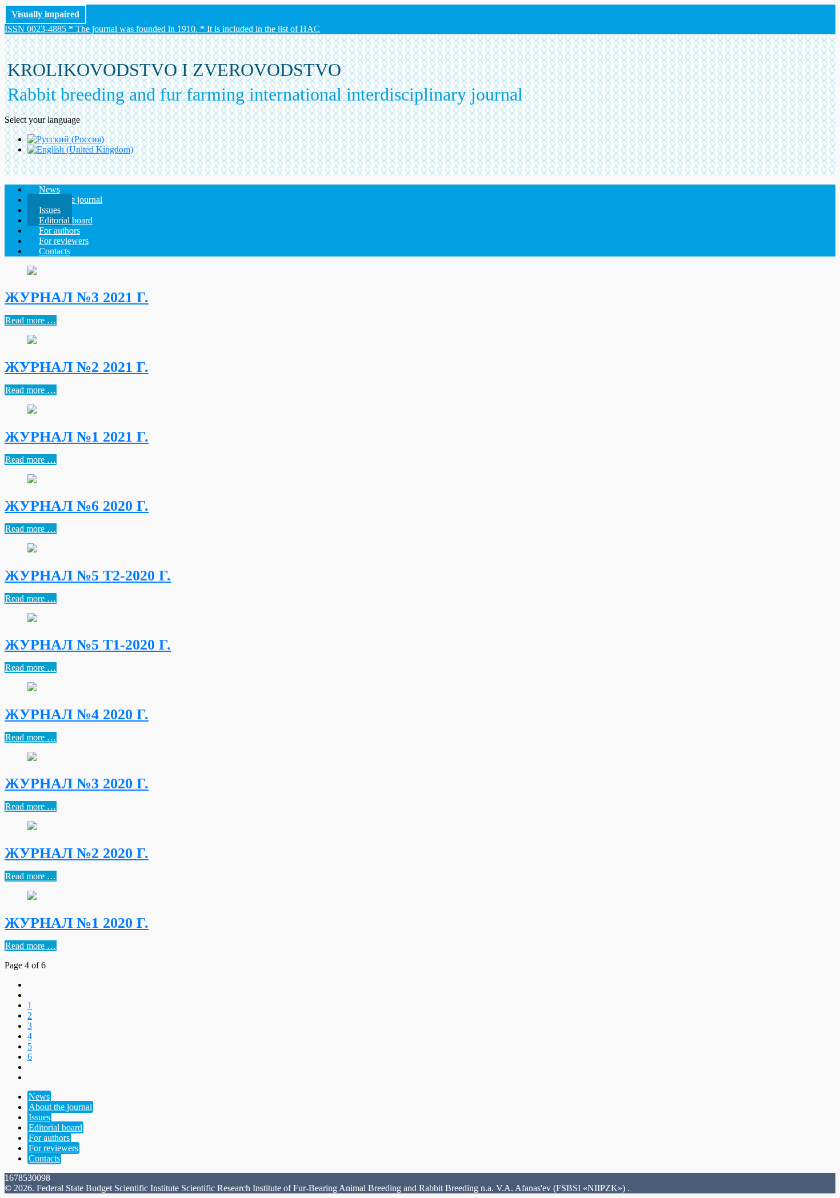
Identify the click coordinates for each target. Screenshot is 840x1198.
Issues (39, 1117)
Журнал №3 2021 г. (77, 297)
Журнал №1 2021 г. (77, 436)
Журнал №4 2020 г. (77, 714)
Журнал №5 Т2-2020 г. (88, 575)
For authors (49, 1138)
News (39, 1096)
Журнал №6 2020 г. (77, 506)
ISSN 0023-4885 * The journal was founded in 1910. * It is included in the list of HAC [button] (162, 29)
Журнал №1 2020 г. (77, 923)
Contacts (54, 251)
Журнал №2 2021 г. (77, 367)
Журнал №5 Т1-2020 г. (88, 644)
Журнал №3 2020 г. (77, 783)
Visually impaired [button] (45, 14)
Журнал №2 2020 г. (77, 853)
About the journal (60, 1107)
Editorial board (55, 1127)
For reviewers (53, 1148)
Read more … (30, 320)
